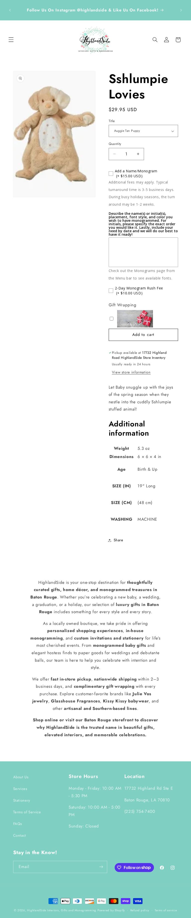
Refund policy (139, 910)
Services (20, 788)
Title (112, 120)
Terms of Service (27, 812)
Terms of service (166, 910)
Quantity (115, 143)
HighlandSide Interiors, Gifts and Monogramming (61, 910)
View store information (131, 372)
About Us (21, 777)
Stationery (21, 800)
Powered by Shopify (111, 910)
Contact (19, 835)
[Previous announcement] (9, 10)
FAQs (17, 823)
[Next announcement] (181, 10)
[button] (11, 40)
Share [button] (118, 540)
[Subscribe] (101, 867)
